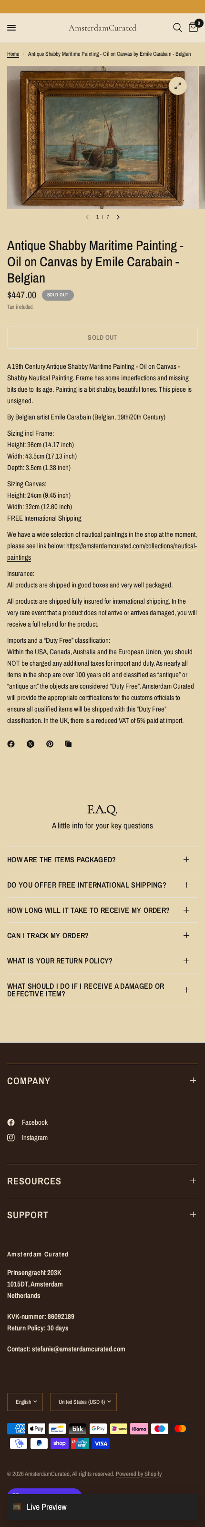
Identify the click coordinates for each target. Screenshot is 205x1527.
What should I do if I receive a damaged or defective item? (85, 990)
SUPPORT (28, 1214)
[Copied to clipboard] (70, 744)
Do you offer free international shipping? (86, 884)
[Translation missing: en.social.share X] (32, 744)
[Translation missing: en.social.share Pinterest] (52, 744)
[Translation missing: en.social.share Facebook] (13, 744)
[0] (191, 27)
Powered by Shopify (139, 1474)
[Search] (177, 27)
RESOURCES (34, 1180)
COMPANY (29, 1080)
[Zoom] (178, 86)
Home (13, 54)
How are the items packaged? (61, 859)
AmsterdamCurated (102, 27)
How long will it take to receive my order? (88, 910)
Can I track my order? (48, 935)
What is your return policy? (60, 960)
